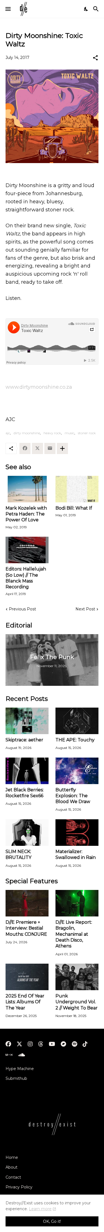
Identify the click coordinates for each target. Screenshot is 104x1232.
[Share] (95, 58)
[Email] (49, 448)
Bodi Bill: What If (73, 508)
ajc (8, 433)
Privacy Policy (19, 1187)
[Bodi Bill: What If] (76, 489)
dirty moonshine (27, 433)
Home (12, 1157)
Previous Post (22, 609)
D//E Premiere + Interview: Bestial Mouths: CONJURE (26, 928)
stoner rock (87, 433)
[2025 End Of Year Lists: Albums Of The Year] (27, 977)
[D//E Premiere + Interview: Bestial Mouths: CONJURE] (27, 903)
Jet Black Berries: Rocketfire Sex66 (25, 792)
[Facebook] (25, 448)
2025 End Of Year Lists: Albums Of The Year (25, 1002)
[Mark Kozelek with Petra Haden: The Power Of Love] (27, 489)
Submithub (16, 1078)
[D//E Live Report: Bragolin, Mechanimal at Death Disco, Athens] (76, 903)
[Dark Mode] (86, 9)
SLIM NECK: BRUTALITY (18, 854)
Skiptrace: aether (24, 739)
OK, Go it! (52, 1221)
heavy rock (52, 433)
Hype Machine (20, 1068)
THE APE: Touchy (75, 739)
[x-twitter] (19, 1044)
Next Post (85, 609)
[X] (37, 448)
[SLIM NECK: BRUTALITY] (27, 832)
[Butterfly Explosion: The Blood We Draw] (76, 771)
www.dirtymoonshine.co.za (39, 387)
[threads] (40, 1044)
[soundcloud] (21, 1055)
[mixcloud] (9, 1055)
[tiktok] (85, 1044)
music (69, 433)
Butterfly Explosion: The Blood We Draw (72, 795)
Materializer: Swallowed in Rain (75, 854)
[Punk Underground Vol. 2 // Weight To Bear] (76, 977)
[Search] (96, 9)
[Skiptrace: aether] (27, 721)
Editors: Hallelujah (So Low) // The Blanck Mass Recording (26, 577)
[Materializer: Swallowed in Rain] (76, 832)
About (11, 1167)
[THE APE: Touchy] (76, 721)
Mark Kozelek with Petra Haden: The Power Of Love (26, 514)
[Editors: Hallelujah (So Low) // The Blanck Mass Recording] (27, 550)
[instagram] (30, 1044)
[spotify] (74, 1044)
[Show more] (62, 448)
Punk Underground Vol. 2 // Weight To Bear (76, 1002)
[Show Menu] (7, 9)
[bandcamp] (63, 1044)
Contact (13, 1177)
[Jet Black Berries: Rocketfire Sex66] (27, 771)
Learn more (40, 1208)
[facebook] (8, 1044)
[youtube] (52, 1044)
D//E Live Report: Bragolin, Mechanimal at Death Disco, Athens (73, 934)
